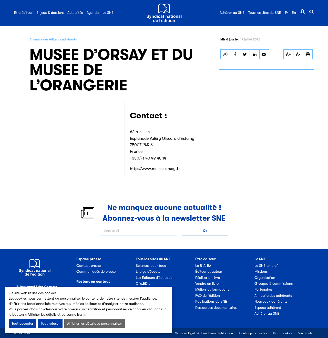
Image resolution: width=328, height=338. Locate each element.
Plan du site (305, 333)
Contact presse (88, 265)
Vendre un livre (207, 283)
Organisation (264, 278)
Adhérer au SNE (232, 12)
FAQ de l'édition (207, 295)
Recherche (311, 11)
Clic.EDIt (143, 283)
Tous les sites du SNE (264, 12)
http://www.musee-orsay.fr (155, 168)
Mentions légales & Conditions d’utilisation (204, 333)
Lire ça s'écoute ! (149, 271)
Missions (261, 271)
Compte (302, 11)
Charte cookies (282, 333)
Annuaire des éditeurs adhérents (53, 39)
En (294, 12)
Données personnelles (252, 333)
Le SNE (108, 12)
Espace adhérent (267, 307)
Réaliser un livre (207, 278)
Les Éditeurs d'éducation (155, 278)
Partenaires (263, 289)
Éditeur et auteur (208, 271)
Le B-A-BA (203, 265)
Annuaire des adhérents (273, 295)
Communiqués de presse (96, 271)
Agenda (93, 12)
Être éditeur (23, 12)
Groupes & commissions (273, 283)
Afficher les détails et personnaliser (94, 323)
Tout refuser (50, 323)
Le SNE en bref (266, 265)
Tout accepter (22, 323)
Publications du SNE (211, 301)
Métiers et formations (212, 289)
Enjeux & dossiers (50, 12)
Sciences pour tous (151, 265)
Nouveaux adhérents (270, 301)
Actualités (75, 12)
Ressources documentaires (216, 307)
